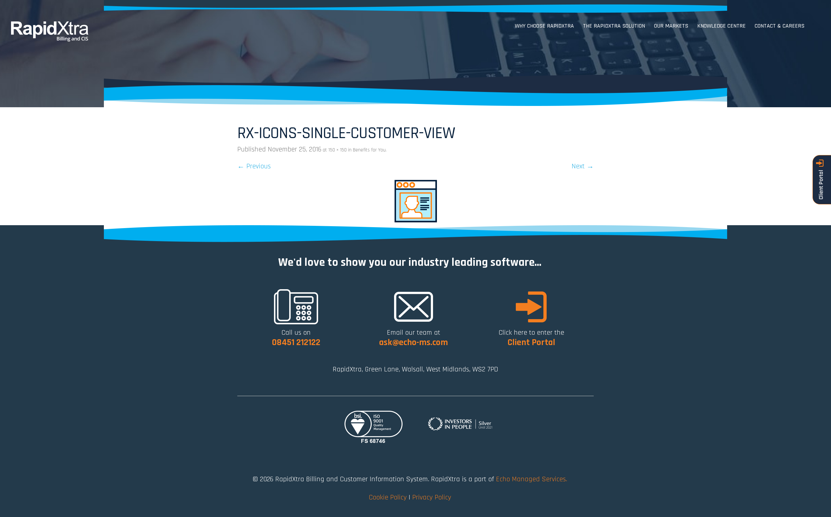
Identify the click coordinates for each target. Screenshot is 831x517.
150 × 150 (337, 150)
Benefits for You (369, 150)
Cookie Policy (388, 497)
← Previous (254, 166)
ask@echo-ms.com (413, 342)
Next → (583, 166)
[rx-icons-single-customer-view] (415, 200)
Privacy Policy (431, 497)
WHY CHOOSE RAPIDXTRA (544, 26)
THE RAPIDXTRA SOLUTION (614, 26)
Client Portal (531, 342)
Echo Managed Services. (531, 479)
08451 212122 (296, 342)
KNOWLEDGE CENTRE (721, 26)
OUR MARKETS (671, 26)
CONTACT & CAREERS (779, 26)
